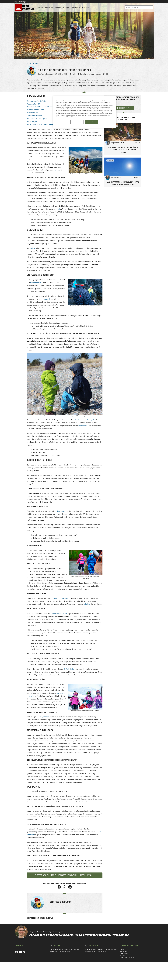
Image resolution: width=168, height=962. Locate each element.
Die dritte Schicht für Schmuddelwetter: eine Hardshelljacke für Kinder (52, 107)
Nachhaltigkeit (32, 121)
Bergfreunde (75, 7)
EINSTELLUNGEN (77, 122)
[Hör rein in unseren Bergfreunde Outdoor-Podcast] (24, 953)
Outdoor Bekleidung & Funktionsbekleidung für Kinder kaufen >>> (64, 875)
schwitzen (87, 604)
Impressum (123, 951)
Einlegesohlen (44, 717)
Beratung (40, 7)
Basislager (22, 2)
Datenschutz (124, 953)
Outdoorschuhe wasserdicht (60, 598)
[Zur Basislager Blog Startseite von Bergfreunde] (25, 7)
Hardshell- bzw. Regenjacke (85, 420)
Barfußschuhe (69, 669)
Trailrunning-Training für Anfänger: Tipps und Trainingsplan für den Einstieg (123, 149)
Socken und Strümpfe (34, 116)
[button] (59, 887)
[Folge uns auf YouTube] (20, 953)
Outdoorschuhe (32, 113)
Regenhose (61, 511)
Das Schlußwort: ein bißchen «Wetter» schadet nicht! (46, 124)
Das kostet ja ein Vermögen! (37, 118)
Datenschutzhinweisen (71, 116)
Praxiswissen (110, 160)
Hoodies (32, 248)
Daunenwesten (35, 283)
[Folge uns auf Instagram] (16, 953)
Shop (15, 2)
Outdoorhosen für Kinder (35, 110)
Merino (56, 170)
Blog (29, 63)
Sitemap (122, 955)
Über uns (123, 950)
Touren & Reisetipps (62, 7)
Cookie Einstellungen (127, 957)
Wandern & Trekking (103, 74)
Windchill (47, 299)
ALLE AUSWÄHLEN (91, 122)
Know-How (49, 7)
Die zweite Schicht (33, 104)
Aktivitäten (85, 7)
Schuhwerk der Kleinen (59, 614)
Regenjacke (82, 426)
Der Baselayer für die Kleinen (37, 101)
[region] (84, 112)
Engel (58, 209)
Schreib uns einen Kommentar (40, 918)
